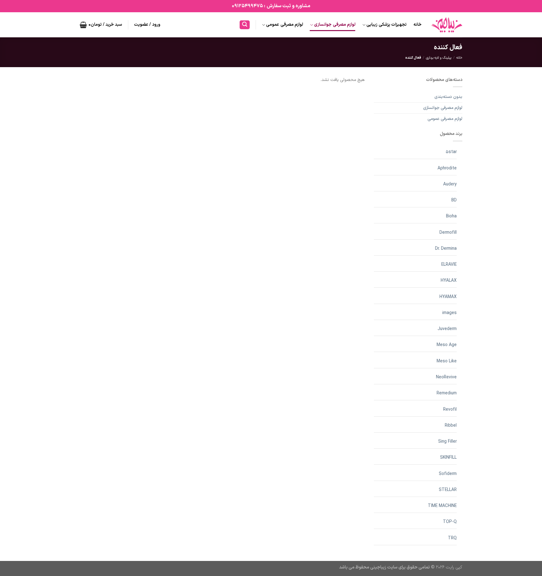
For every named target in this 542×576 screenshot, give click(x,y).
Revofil (450, 409)
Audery (450, 184)
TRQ (452, 538)
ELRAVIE (449, 264)
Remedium (447, 393)
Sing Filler (447, 441)
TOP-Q (450, 522)
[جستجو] (245, 24)
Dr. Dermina (446, 248)
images (449, 313)
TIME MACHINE (442, 506)
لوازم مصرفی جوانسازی (334, 24)
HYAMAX (448, 297)
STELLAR (448, 490)
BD (454, 200)
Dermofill (448, 232)
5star (451, 152)
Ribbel (451, 425)
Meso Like (447, 361)
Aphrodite (447, 168)
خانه (417, 24)
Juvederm (447, 329)
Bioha (451, 216)
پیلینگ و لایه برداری (438, 58)
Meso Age (447, 345)
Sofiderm (448, 474)
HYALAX (449, 280)
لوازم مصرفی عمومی (284, 24)
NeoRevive (446, 377)
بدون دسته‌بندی (448, 96)
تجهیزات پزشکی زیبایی (386, 24)
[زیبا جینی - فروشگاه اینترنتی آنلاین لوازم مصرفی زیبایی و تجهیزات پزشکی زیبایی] (446, 24)
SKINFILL (448, 457)
